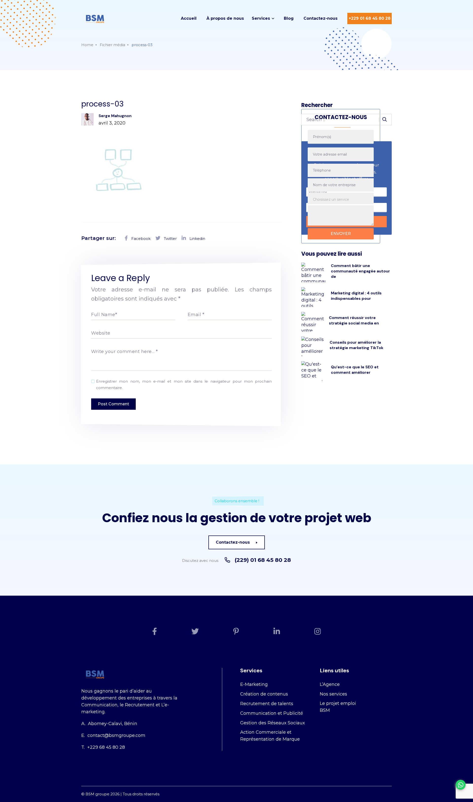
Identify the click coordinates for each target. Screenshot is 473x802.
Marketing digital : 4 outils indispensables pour (356, 295)
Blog (289, 18)
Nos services (333, 694)
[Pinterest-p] (236, 631)
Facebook (140, 238)
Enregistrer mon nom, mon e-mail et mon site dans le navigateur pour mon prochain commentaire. (184, 384)
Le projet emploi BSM (338, 707)
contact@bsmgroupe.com (116, 735)
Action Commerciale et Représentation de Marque (270, 736)
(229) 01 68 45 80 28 (263, 560)
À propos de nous (225, 18)
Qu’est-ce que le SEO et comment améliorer (355, 369)
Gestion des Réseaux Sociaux (272, 723)
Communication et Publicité (271, 713)
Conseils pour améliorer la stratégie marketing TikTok (356, 345)
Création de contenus (264, 694)
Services (261, 18)
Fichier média (112, 44)
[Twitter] (195, 631)
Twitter (170, 238)
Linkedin (196, 238)
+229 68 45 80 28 (106, 747)
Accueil (189, 18)
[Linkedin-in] (276, 631)
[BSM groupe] (95, 18)
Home (87, 44)
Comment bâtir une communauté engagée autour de (360, 271)
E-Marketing (254, 684)
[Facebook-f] (154, 631)
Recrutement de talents (266, 703)
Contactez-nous (321, 18)
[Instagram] (317, 631)
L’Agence (330, 684)
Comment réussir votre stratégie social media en (354, 320)
